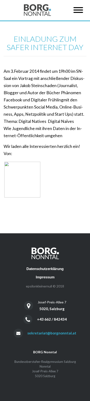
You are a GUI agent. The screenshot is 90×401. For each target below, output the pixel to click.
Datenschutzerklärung (45, 269)
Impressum (45, 277)
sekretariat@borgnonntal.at (51, 333)
